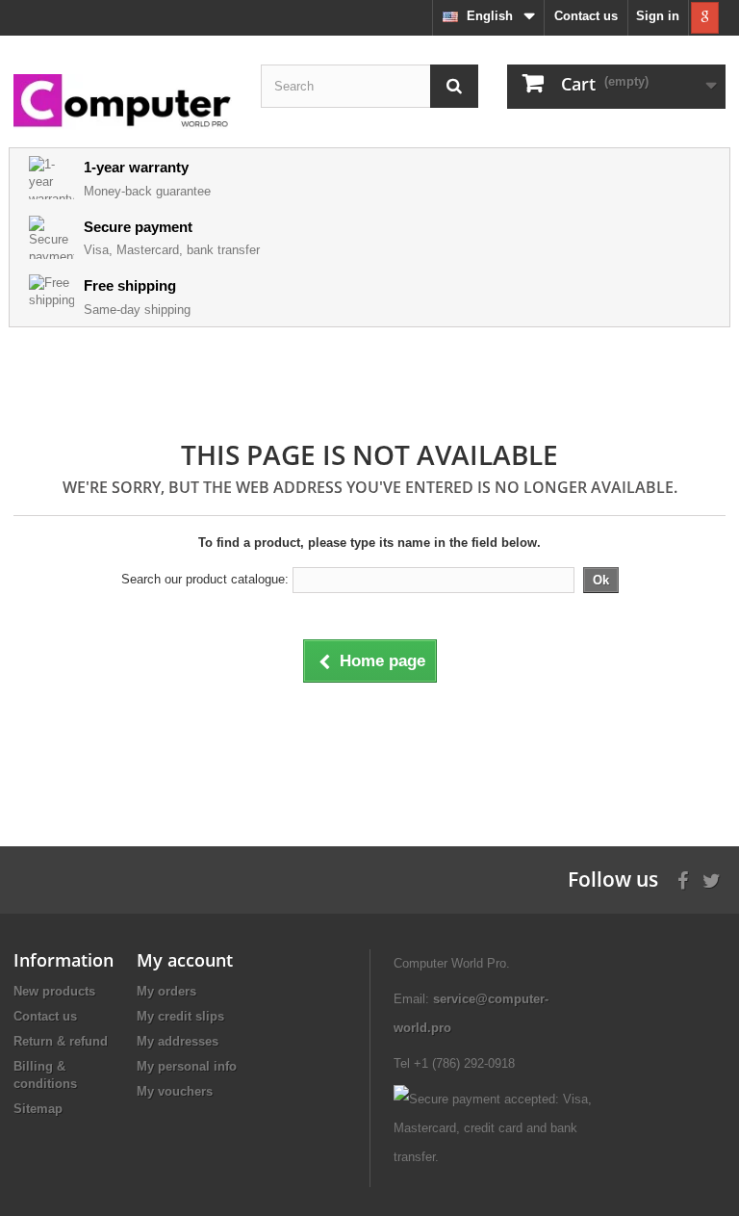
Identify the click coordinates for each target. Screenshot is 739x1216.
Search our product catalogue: (205, 579)
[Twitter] (711, 878)
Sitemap (38, 1108)
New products (54, 991)
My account (185, 959)
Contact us (586, 16)
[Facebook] (682, 878)
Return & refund (60, 1041)
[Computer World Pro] (122, 102)
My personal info (187, 1066)
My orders (166, 991)
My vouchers (175, 1091)
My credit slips (180, 1016)
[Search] (454, 86)
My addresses (177, 1041)
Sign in (657, 16)
